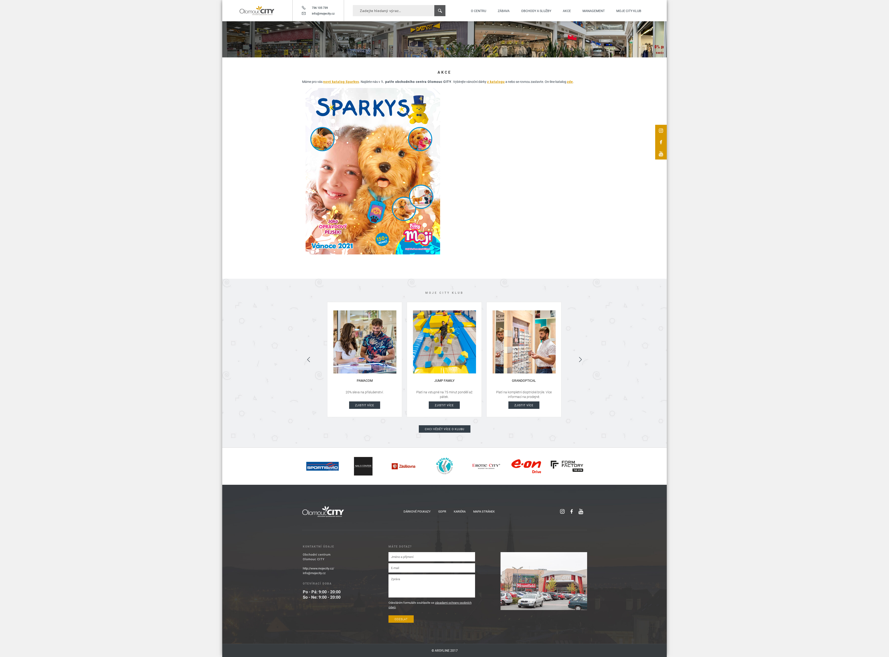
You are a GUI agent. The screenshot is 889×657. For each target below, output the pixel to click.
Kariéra (460, 511)
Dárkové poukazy (417, 511)
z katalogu (496, 81)
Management (593, 11)
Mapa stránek (484, 511)
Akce (567, 11)
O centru (478, 11)
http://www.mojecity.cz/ (318, 568)
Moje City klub (628, 11)
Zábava (504, 11)
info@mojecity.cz (323, 13)
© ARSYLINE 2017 (445, 650)
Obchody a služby (536, 11)
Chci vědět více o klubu (444, 429)
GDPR (442, 511)
